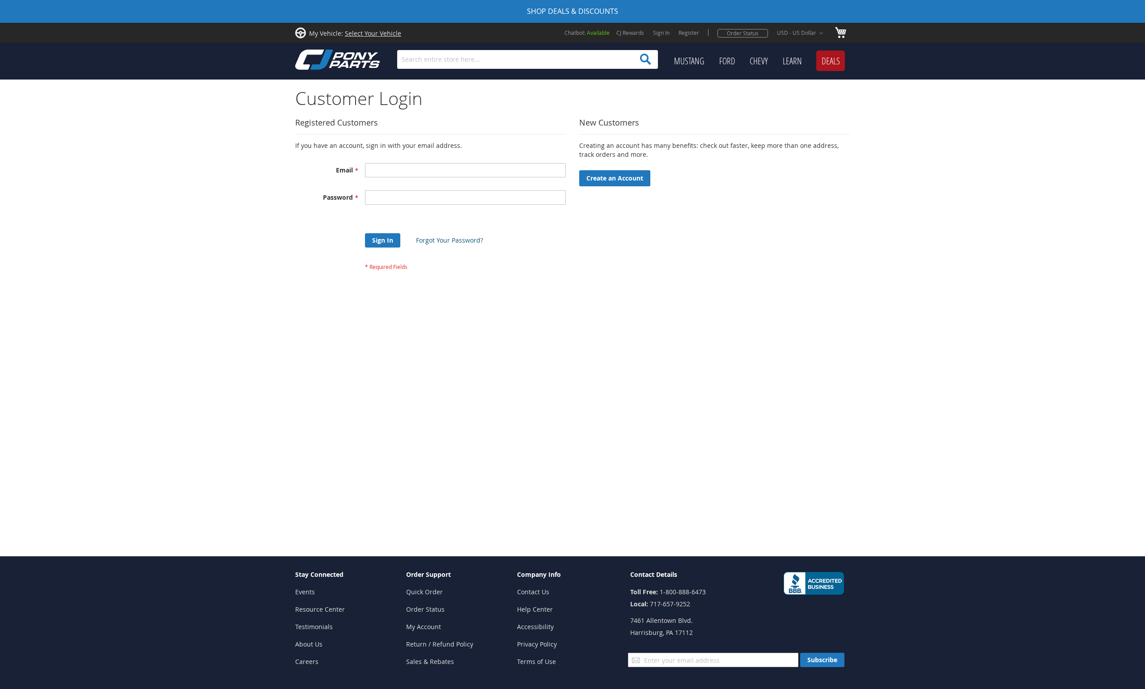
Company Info (539, 574)
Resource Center (320, 609)
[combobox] (527, 59)
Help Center (535, 609)
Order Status (743, 33)
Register (689, 32)
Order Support (428, 574)
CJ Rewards (630, 32)
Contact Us (533, 592)
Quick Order (424, 592)
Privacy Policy (537, 644)
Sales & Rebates (430, 661)
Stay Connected (319, 574)
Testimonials (314, 626)
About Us (308, 644)
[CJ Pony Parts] (317, 58)
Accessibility (535, 626)
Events (305, 592)
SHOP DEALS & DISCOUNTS (572, 11)
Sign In (661, 32)
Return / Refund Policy (439, 644)
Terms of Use (536, 661)
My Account (423, 626)
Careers (306, 661)
